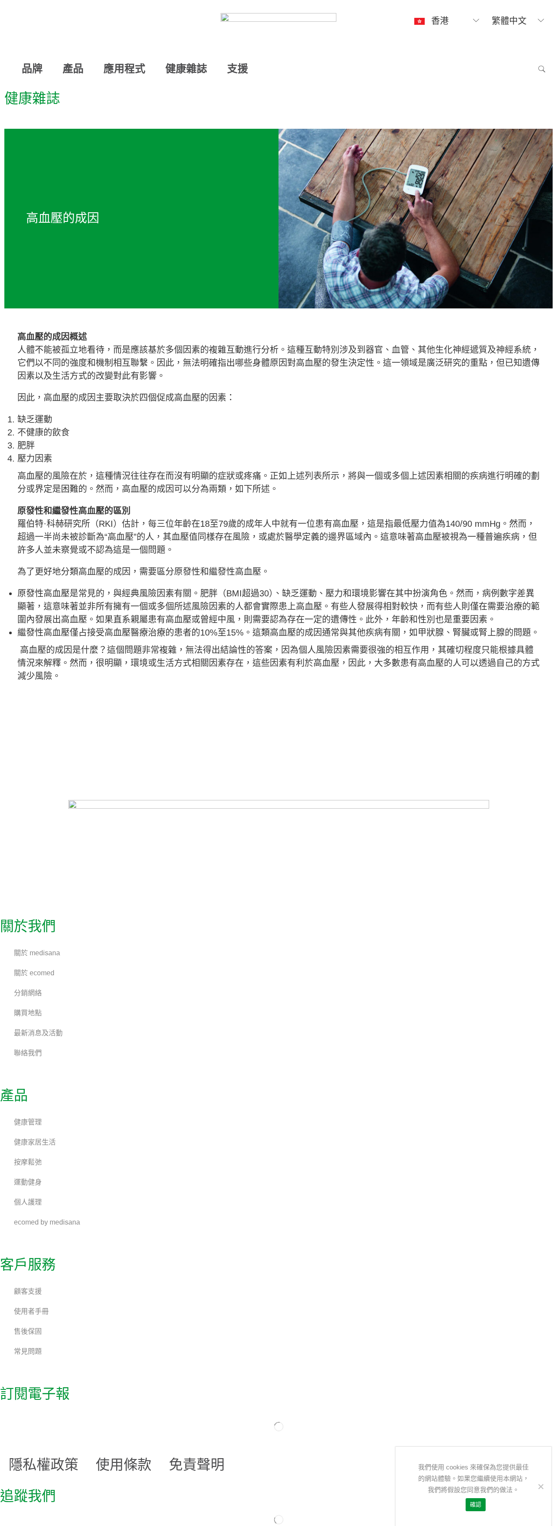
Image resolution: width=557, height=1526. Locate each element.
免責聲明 (197, 1464)
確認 (476, 1504)
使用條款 (123, 1464)
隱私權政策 (43, 1464)
